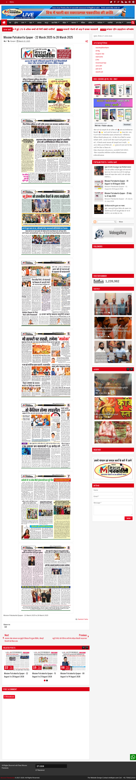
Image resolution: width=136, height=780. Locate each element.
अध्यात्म (129, 22)
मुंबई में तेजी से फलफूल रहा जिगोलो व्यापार (118, 166)
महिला (64, 22)
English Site (100, 54)
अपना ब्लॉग (99, 66)
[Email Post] (5, 627)
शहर (30, 22)
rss (122, 2)
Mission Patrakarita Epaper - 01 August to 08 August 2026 (116, 182)
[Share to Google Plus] (28, 653)
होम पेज (4, 22)
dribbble (129, 2)
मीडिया (83, 22)
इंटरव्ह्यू (98, 51)
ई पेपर (97, 60)
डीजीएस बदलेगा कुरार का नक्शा (115, 205)
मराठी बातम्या (99, 57)
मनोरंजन (100, 22)
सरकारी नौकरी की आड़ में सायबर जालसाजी (68, 29)
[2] (47, 680)
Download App (101, 63)
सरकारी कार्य (99, 72)
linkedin (126, 2)
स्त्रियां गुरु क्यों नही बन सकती (105, 392)
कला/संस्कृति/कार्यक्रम (102, 48)
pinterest (133, 2)
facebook (114, 2)
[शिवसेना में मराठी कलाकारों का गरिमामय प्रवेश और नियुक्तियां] (113, 304)
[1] (45, 680)
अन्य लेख (118, 22)
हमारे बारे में (99, 69)
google (118, 2)
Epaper (13, 41)
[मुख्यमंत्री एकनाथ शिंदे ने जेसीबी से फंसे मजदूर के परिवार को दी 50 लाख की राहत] (113, 352)
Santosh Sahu (83, 619)
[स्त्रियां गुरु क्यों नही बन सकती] (113, 386)
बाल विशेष (54, 22)
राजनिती (110, 22)
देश (10, 22)
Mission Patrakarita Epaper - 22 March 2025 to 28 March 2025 (38, 37)
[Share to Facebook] (22, 653)
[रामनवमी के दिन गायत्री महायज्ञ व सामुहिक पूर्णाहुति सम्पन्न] (113, 434)
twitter (111, 2)
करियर (90, 22)
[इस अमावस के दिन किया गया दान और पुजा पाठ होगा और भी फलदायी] (113, 410)
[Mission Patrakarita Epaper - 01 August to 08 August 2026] (17, 661)
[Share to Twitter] (25, 653)
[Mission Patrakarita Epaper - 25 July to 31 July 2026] (45, 661)
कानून (46, 22)
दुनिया (16, 22)
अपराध (39, 22)
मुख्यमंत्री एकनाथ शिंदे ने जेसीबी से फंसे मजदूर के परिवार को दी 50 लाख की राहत (111, 356)
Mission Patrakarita (7, 778)
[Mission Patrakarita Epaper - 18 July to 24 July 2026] (73, 661)
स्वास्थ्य (73, 22)
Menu (12, 2)
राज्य (22, 22)
